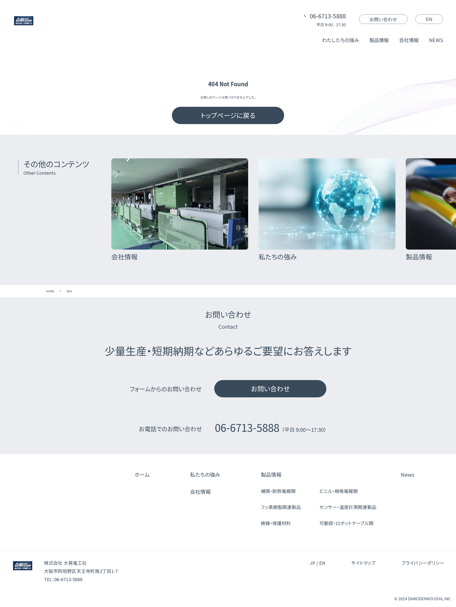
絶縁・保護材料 (276, 523)
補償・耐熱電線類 (278, 491)
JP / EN (317, 562)
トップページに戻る (228, 115)
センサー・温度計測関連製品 (347, 507)
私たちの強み (205, 474)
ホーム (142, 474)
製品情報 (379, 39)
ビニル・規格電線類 (338, 491)
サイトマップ (363, 562)
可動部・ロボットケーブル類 (346, 523)
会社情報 (409, 39)
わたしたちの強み (340, 39)
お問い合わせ (383, 19)
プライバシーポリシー (422, 562)
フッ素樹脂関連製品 (281, 507)
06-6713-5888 (328, 16)
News (407, 474)
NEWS (436, 39)
